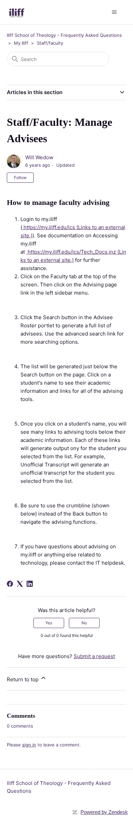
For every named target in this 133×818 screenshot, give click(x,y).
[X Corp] (20, 584)
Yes (48, 622)
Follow (20, 177)
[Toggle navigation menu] (114, 12)
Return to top (23, 679)
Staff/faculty (50, 43)
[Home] (17, 12)
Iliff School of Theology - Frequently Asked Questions (64, 35)
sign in (29, 744)
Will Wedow (39, 157)
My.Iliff (21, 43)
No (84, 622)
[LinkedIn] (30, 584)
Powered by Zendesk (104, 812)
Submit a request (94, 656)
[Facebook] (10, 584)
